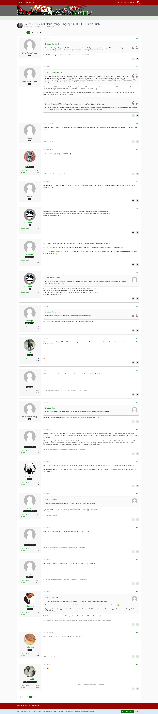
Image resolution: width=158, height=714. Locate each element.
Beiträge (23, 172)
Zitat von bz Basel (52, 44)
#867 (137, 240)
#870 (137, 338)
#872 (137, 402)
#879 (137, 632)
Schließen (138, 711)
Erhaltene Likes (24, 170)
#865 (137, 182)
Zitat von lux (50, 408)
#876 (137, 527)
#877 (137, 559)
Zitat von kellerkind (52, 312)
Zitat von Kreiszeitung (53, 72)
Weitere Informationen (128, 711)
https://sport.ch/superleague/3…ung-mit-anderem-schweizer (80, 417)
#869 (137, 306)
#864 (137, 150)
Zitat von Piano (51, 499)
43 (26, 32)
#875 (137, 493)
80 (37, 32)
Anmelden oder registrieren (125, 2)
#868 (137, 272)
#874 (137, 462)
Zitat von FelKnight (52, 278)
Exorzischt (29, 26)
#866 (137, 208)
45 (32, 32)
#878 (137, 591)
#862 (137, 67)
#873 (137, 429)
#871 (137, 370)
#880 (137, 664)
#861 (137, 38)
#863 (137, 123)
